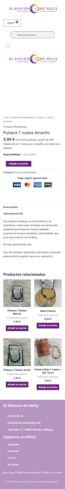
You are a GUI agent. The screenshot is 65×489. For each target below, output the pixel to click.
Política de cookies (52, 472)
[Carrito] (5, 457)
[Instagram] (5, 444)
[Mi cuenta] (5, 464)
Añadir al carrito (18, 163)
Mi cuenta (13, 464)
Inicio (6, 117)
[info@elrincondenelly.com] (5, 423)
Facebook (13, 451)
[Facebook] (5, 451)
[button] (8, 46)
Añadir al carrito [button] (17, 328)
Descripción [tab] (10, 207)
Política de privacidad (28, 472)
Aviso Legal (8, 472)
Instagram (13, 444)
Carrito (12, 457)
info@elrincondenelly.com (24, 422)
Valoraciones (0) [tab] (13, 213)
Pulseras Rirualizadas (22, 117)
